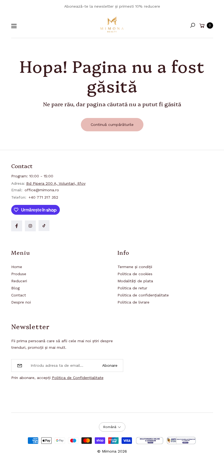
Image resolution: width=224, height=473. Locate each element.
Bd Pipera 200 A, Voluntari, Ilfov (56, 183)
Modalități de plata (135, 281)
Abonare (109, 365)
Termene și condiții (134, 267)
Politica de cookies (134, 274)
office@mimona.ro (41, 190)
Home (16, 267)
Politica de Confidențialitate (78, 377)
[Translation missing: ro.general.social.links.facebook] (16, 225)
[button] (193, 25)
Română (109, 427)
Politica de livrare (133, 302)
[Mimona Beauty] (112, 24)
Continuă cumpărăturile (112, 124)
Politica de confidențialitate (143, 295)
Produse (18, 274)
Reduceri (19, 281)
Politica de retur (132, 288)
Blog (15, 288)
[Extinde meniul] (14, 26)
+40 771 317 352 (43, 197)
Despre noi (21, 302)
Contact (18, 295)
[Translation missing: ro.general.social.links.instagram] (30, 225)
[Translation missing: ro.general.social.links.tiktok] (44, 225)
